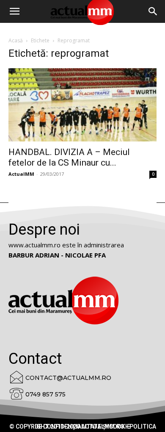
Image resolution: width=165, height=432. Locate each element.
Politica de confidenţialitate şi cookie (95, 426)
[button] (153, 11)
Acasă (15, 40)
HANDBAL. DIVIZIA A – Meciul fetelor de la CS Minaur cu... (69, 157)
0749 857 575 (45, 394)
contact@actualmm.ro (68, 378)
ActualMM (21, 174)
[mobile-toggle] (14, 11)
